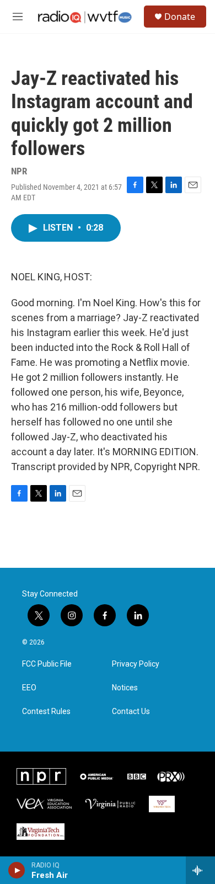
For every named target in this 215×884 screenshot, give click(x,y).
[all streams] (200, 870)
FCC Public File (47, 664)
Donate (179, 17)
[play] (17, 870)
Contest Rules (46, 711)
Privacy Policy (135, 664)
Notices (125, 688)
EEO (29, 688)
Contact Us (131, 711)
